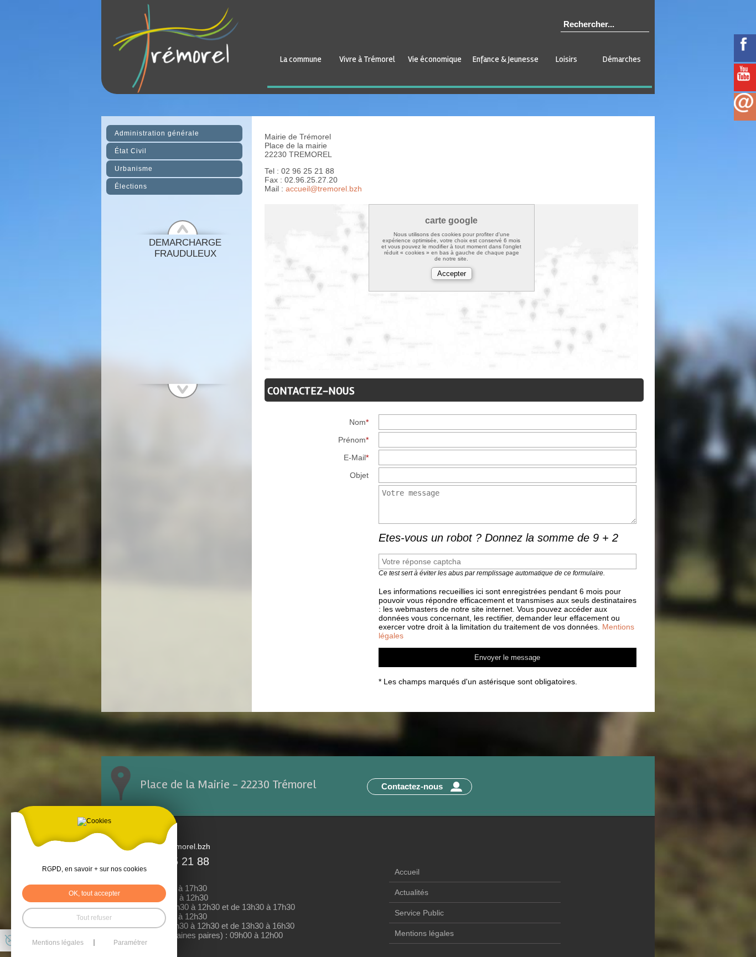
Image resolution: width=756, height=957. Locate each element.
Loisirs (566, 59)
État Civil (131, 151)
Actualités (411, 892)
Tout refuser (94, 918)
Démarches (622, 59)
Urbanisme (134, 169)
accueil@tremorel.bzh (324, 188)
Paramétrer (130, 942)
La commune (301, 59)
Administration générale (157, 133)
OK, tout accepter (94, 893)
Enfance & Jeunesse (505, 59)
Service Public (419, 912)
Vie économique (435, 59)
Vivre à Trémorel (367, 59)
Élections (131, 186)
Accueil (407, 871)
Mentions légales (424, 933)
